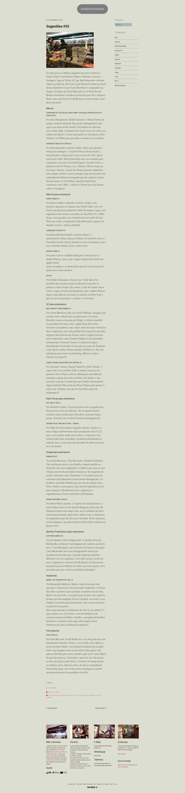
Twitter (63, 752)
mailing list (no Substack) (53, 760)
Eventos (117, 59)
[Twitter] (90, 787)
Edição (117, 55)
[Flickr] (92, 787)
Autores (117, 42)
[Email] (94, 787)
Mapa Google (122, 754)
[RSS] (97, 787)
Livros (116, 77)
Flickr (47, 754)
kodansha (92, 695)
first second (80, 695)
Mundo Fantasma (120, 85)
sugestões (49, 697)
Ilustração (118, 68)
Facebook (56, 752)
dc (74, 695)
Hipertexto (118, 63)
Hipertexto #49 (52, 708)
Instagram (55, 754)
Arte (116, 37)
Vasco (50, 683)
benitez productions (58, 695)
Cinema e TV (119, 50)
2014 (49, 695)
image (86, 695)
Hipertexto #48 (99, 708)
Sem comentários (51, 688)
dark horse (69, 695)
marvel (98, 695)
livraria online (49, 756)
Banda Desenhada (53, 692)
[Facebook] (88, 787)
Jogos (117, 72)
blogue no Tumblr (59, 750)
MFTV (116, 81)
